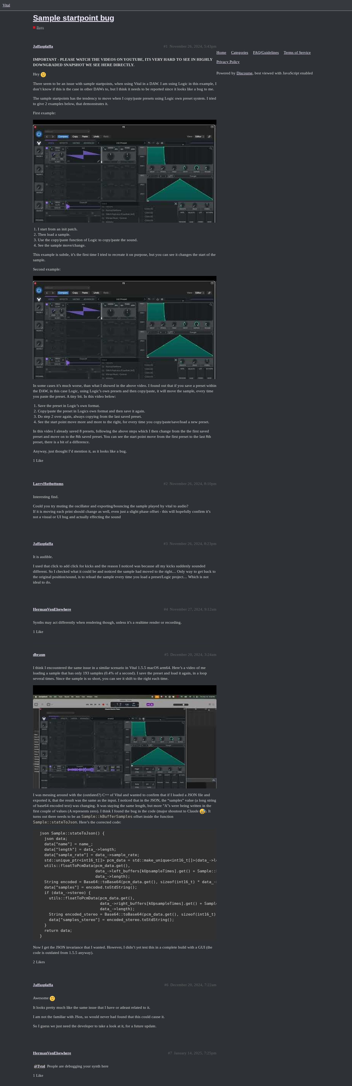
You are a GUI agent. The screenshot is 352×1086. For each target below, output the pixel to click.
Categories (239, 52)
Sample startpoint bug (73, 18)
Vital (6, 5)
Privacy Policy (228, 62)
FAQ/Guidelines (266, 52)
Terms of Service (297, 52)
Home (221, 52)
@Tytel (39, 1066)
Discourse (245, 73)
